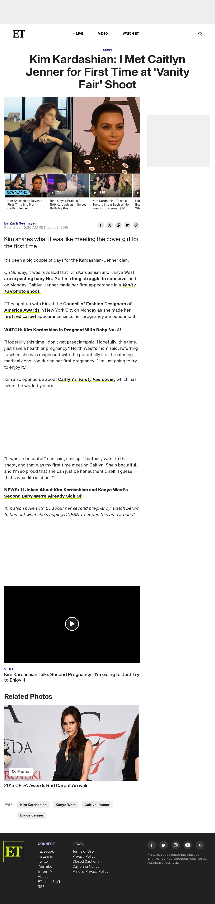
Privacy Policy (83, 856)
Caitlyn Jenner (97, 805)
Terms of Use (83, 851)
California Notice (85, 866)
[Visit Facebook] (151, 846)
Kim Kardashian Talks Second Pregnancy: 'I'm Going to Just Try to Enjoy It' (71, 677)
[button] (72, 624)
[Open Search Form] (200, 34)
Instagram (46, 856)
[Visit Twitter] (163, 846)
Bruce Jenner (31, 815)
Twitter (43, 861)
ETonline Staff (49, 881)
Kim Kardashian (33, 805)
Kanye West (66, 805)
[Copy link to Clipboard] (136, 225)
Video (103, 33)
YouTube (45, 866)
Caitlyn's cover (86, 379)
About (43, 876)
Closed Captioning (87, 861)
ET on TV (45, 871)
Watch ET (131, 33)
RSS (41, 886)
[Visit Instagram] (176, 846)
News (107, 50)
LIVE (79, 33)
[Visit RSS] (200, 846)
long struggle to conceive (99, 279)
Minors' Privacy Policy (90, 871)
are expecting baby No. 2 (30, 279)
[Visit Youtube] (188, 845)
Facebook (46, 851)
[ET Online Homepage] (19, 34)
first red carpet (20, 317)
